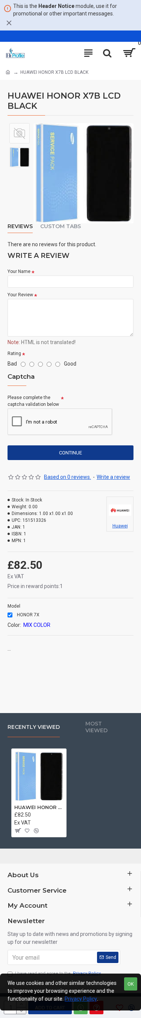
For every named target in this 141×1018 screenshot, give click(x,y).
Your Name (19, 271)
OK (130, 984)
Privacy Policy (81, 999)
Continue (70, 453)
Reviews (20, 226)
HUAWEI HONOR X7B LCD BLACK (39, 807)
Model (14, 606)
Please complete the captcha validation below (33, 401)
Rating (14, 353)
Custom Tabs (60, 226)
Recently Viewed (34, 727)
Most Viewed (96, 727)
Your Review (20, 294)
